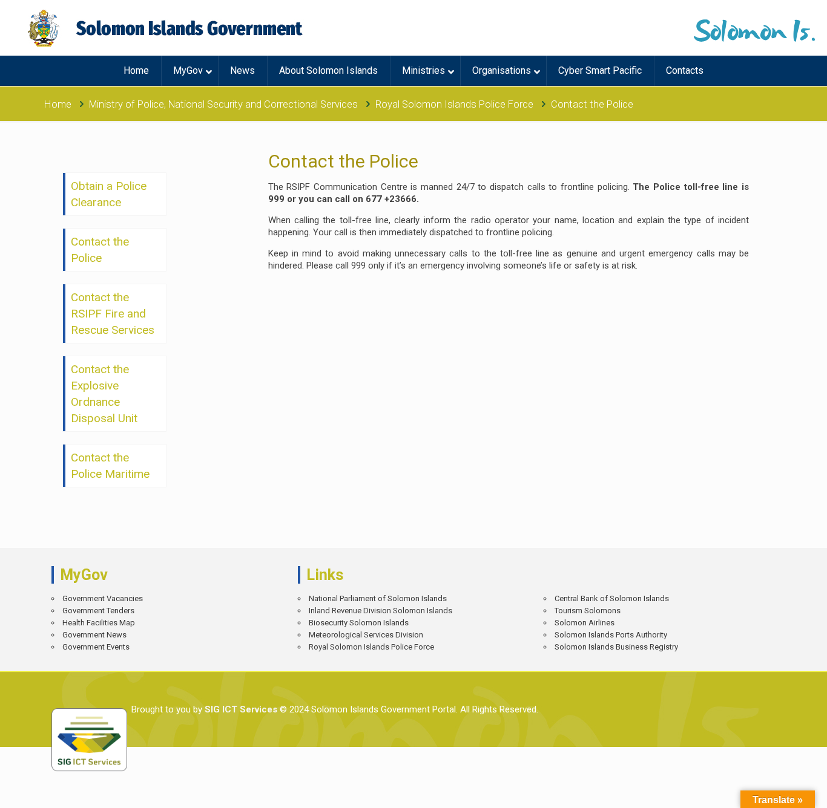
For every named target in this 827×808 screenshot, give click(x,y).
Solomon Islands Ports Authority (611, 634)
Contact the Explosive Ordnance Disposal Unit (104, 393)
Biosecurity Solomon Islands (359, 622)
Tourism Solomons (588, 610)
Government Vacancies (102, 598)
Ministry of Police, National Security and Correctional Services (223, 104)
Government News (94, 634)
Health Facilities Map (98, 622)
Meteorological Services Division (366, 634)
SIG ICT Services (239, 709)
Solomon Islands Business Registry (616, 646)
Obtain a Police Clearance (109, 194)
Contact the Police (100, 250)
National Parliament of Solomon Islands (378, 598)
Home (57, 104)
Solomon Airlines (584, 622)
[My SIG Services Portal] (166, 28)
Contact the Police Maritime (110, 466)
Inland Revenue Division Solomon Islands (380, 610)
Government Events (96, 646)
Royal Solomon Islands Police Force (454, 104)
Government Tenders (98, 610)
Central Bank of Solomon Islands (612, 598)
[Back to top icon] (775, 790)
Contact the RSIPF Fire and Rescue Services (112, 313)
